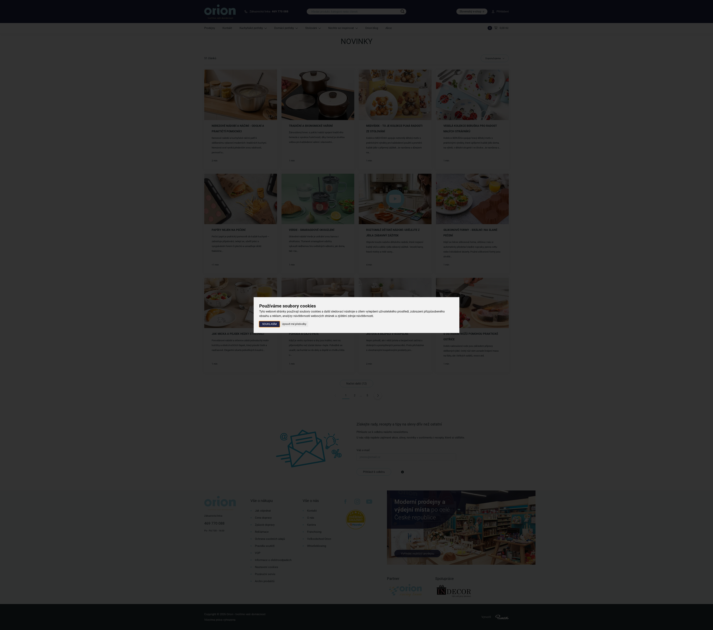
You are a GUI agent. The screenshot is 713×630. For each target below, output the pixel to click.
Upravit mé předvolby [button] (294, 324)
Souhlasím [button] (269, 324)
